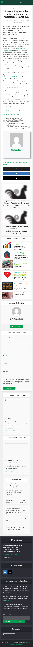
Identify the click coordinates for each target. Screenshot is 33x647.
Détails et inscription (11, 431)
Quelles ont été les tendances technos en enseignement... (14, 268)
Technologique (17, 263)
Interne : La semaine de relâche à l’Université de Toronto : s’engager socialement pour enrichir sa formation (15, 122)
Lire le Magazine (9, 471)
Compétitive (16, 9)
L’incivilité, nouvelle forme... (19, 295)
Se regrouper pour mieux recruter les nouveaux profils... (21, 288)
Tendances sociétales (19, 254)
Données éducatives (19, 252)
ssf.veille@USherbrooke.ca (10, 554)
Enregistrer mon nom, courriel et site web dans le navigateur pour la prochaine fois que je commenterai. (16, 382)
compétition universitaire (10, 162)
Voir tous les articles (16, 326)
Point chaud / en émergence (22, 284)
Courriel (5, 364)
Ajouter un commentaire (21, 20)
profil (7, 601)
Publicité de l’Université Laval (11, 111)
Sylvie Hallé (18, 22)
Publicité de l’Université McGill (11, 115)
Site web (5, 372)
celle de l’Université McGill (10, 77)
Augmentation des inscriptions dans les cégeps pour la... (20, 247)
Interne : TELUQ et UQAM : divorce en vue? (17, 127)
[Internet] (10, 572)
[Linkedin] (5, 572)
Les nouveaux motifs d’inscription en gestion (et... (14, 278)
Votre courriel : (7, 615)
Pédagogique (24, 262)
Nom (5, 356)
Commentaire (7, 338)
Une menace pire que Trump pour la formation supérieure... (21, 257)
